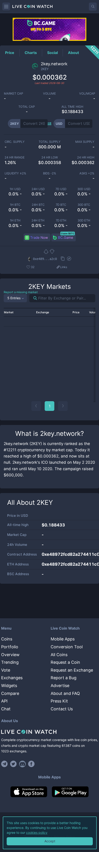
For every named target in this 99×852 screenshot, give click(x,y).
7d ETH (61, 220)
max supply (84, 141)
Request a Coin (65, 662)
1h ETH (15, 220)
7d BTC (61, 204)
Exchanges (12, 677)
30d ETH (84, 220)
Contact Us (62, 708)
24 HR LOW (49, 157)
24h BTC (38, 204)
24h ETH (38, 220)
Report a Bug (63, 677)
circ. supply (15, 141)
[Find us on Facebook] (31, 764)
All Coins (59, 654)
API (4, 701)
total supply (50, 141)
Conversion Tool (67, 646)
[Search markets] (33, 298)
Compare (10, 693)
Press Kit (59, 701)
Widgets (9, 685)
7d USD (60, 189)
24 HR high (85, 157)
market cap (13, 93)
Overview (10, 654)
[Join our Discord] (22, 764)
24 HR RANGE (15, 157)
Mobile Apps (63, 639)
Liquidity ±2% (15, 173)
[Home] (49, 732)
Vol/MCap (87, 93)
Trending (10, 662)
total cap (26, 106)
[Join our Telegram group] (5, 764)
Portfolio (9, 646)
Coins (6, 639)
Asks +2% (86, 173)
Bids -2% (49, 173)
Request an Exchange (72, 670)
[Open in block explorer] (69, 259)
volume (49, 93)
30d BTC (84, 204)
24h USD (38, 189)
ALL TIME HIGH (72, 106)
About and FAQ (65, 693)
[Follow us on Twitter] (13, 764)
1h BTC (15, 204)
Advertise (60, 685)
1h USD (15, 189)
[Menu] (6, 6)
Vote (5, 670)
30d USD (83, 189)
